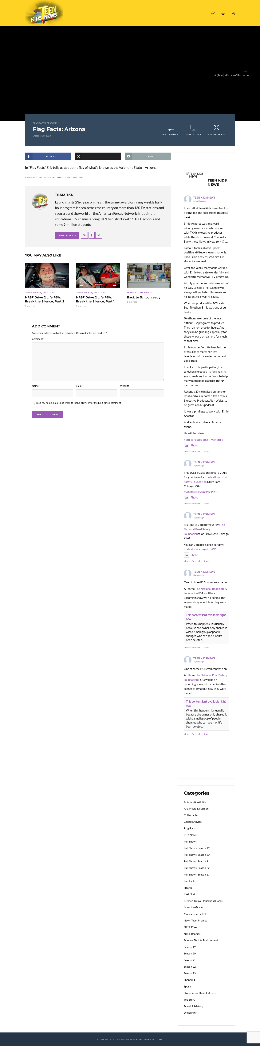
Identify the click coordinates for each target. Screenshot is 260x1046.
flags (41, 177)
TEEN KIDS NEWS (204, 197)
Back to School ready (143, 297)
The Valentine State (59, 177)
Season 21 (53, 123)
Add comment (171, 134)
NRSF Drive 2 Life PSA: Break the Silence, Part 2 (44, 299)
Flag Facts (39, 123)
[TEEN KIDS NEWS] (195, 175)
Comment (38, 338)
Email (80, 385)
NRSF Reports (33, 292)
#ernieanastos (193, 439)
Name (36, 385)
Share (206, 451)
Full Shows (88, 13)
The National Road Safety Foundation (204, 529)
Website (124, 385)
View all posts (67, 235)
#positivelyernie (213, 439)
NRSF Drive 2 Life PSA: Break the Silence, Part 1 (95, 299)
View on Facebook (192, 451)
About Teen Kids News (139, 13)
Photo (194, 445)
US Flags (78, 177)
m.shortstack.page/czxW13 (201, 491)
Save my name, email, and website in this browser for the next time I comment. (78, 402)
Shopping (146, 292)
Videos (109, 13)
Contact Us (172, 13)
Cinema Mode (216, 134)
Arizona (30, 177)
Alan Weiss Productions (147, 1039)
